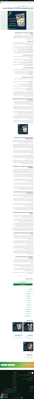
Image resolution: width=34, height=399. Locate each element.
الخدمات (30, 6)
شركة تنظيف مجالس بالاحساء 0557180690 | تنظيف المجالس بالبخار (9, 390)
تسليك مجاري (6, 2)
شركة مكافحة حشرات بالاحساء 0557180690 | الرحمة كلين (10, 388)
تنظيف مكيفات (19, 2)
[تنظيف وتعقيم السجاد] (17, 326)
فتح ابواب (3, 2)
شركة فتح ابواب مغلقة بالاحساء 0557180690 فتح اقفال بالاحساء (10, 392)
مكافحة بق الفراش (30, 354)
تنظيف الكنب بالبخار (28, 304)
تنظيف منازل (23, 2)
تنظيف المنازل (29, 291)
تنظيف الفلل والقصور (28, 293)
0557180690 (31, 377)
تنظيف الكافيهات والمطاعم (28, 315)
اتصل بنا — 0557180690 (31, 391)
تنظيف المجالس (14, 382)
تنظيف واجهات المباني (28, 313)
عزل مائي (13, 2)
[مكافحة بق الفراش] (28, 346)
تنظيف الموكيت (29, 302)
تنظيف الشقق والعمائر (14, 376)
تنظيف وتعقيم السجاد (28, 300)
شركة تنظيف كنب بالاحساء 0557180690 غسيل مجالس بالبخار (10, 389)
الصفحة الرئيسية (31, 388)
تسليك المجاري (30, 335)
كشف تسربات (9, 2)
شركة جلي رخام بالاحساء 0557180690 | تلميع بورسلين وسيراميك (10, 391)
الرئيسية (26, 2)
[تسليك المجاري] (28, 326)
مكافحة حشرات (15, 2)
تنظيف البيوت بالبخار (28, 298)
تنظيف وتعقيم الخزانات (28, 311)
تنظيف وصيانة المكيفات (28, 309)
